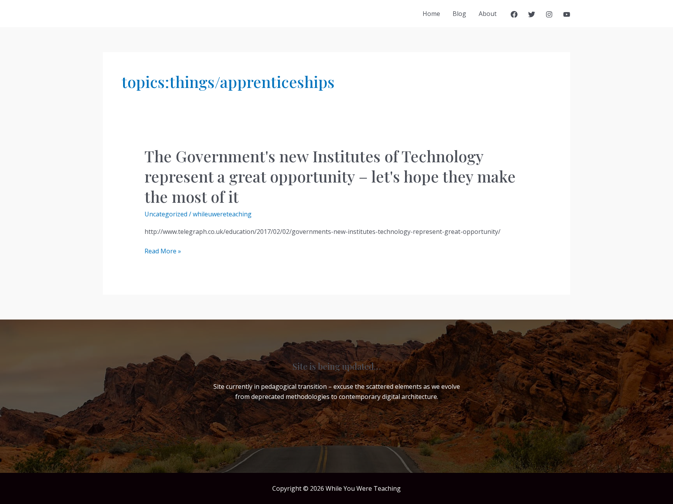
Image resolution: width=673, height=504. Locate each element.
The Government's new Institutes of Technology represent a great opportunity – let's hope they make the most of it (330, 176)
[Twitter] (531, 14)
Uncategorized (165, 214)
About (488, 13)
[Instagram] (549, 14)
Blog (459, 13)
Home (431, 13)
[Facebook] (514, 14)
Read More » (162, 251)
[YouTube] (566, 14)
